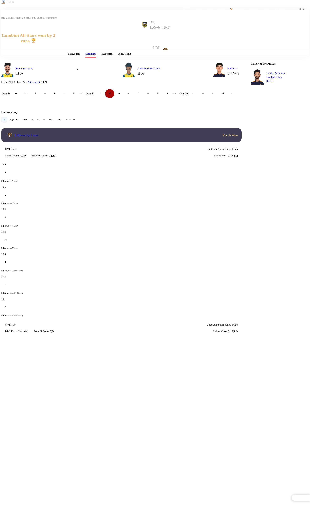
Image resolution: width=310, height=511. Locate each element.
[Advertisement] (275, 106)
